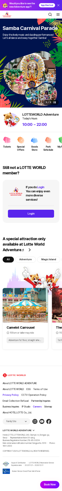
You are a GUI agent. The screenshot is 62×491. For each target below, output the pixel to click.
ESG (28, 389)
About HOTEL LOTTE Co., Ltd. (17, 412)
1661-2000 (7, 446)
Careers (37, 406)
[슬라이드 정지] (54, 102)
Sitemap (48, 406)
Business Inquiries (11, 406)
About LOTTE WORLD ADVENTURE (20, 383)
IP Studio (26, 406)
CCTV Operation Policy (33, 395)
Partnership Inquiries (40, 401)
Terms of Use (40, 389)
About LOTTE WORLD (13, 389)
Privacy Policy (11, 395)
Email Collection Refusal (16, 401)
